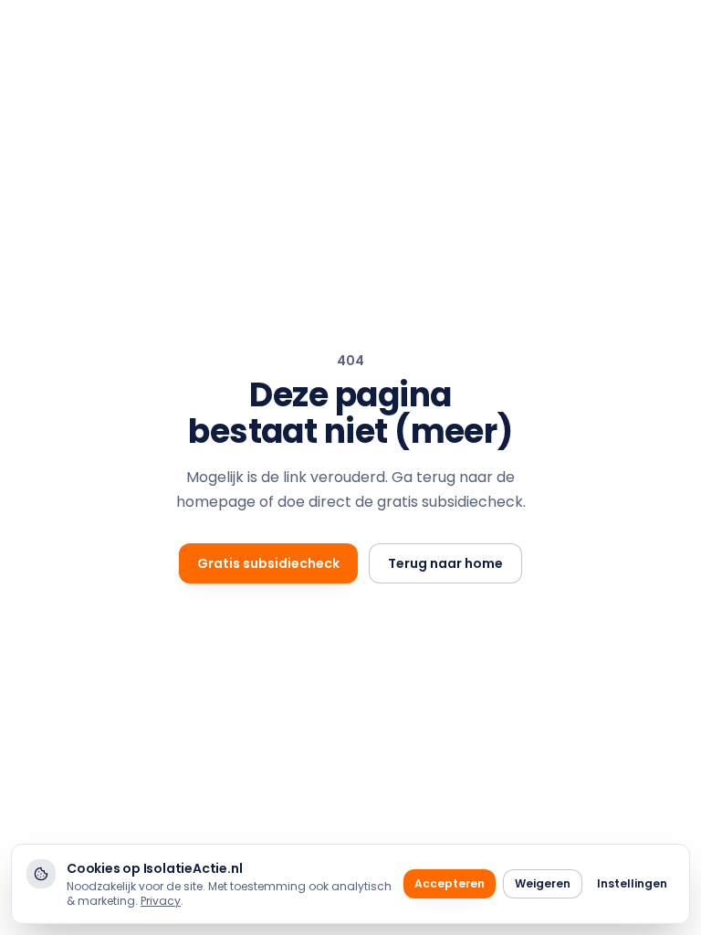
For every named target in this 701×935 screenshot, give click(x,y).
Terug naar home (445, 563)
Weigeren (542, 883)
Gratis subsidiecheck (268, 563)
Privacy (161, 901)
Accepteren (449, 883)
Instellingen (632, 883)
